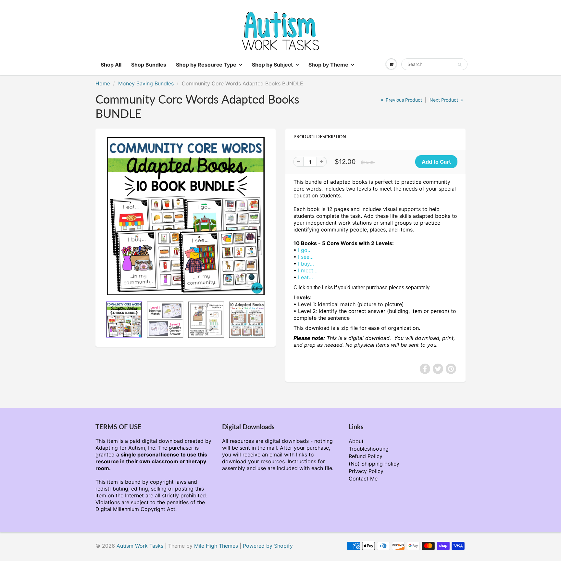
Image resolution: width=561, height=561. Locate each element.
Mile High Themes (216, 545)
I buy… (306, 263)
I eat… (305, 277)
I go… (305, 250)
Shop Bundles (148, 64)
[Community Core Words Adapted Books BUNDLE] (186, 216)
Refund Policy (365, 456)
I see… (306, 257)
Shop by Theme (328, 64)
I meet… (308, 270)
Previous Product (403, 100)
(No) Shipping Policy (374, 463)
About (356, 441)
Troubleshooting (369, 448)
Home (102, 83)
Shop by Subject (272, 64)
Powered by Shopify (268, 545)
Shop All (111, 64)
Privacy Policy (366, 471)
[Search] (459, 64)
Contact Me (363, 478)
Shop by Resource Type (206, 64)
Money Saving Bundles (146, 83)
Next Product (444, 100)
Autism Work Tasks (140, 545)
